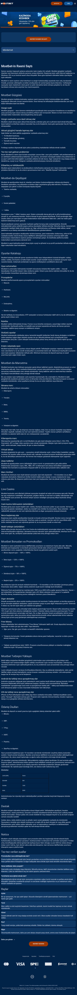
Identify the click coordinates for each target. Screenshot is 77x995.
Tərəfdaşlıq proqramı (44, 956)
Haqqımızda (25, 956)
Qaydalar (33, 956)
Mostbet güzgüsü (38, 944)
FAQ (54, 956)
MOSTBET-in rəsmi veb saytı (38, 39)
